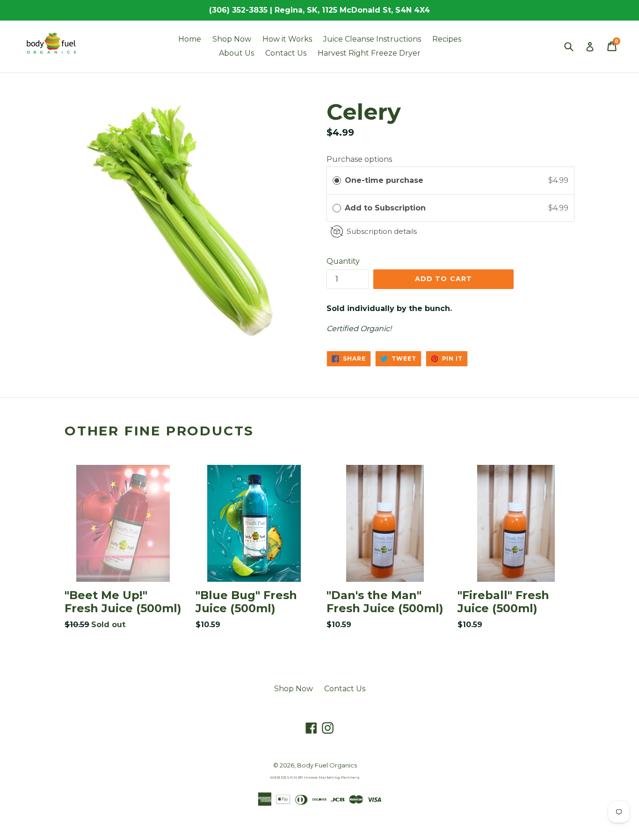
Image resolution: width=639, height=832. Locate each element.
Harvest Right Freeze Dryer (369, 53)
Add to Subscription (386, 207)
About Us (236, 53)
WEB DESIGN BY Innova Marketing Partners (314, 777)
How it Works (287, 39)
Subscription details (382, 231)
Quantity (343, 261)
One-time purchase (384, 180)
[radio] (337, 180)
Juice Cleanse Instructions (372, 39)
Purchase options (359, 159)
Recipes (446, 39)
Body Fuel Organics (327, 765)
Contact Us (285, 53)
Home (189, 39)
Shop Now (231, 39)
